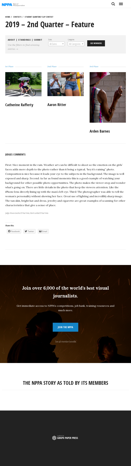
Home (7, 17)
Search (113, 2)
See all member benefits (65, 341)
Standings (24, 39)
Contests (17, 17)
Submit (38, 39)
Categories (71, 39)
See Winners (96, 43)
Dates (50, 39)
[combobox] (56, 44)
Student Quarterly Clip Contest (39, 17)
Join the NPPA (65, 327)
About (11, 39)
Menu (120, 2)
